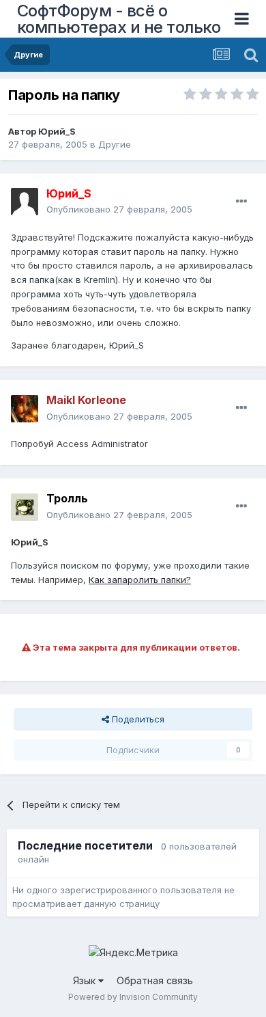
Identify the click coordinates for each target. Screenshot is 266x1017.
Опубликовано (119, 209)
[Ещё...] (241, 201)
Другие (114, 144)
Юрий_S (57, 131)
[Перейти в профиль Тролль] (24, 507)
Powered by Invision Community (133, 997)
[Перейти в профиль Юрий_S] (24, 201)
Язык (85, 980)
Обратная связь (155, 980)
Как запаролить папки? (140, 579)
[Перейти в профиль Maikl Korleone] (24, 408)
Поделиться (136, 719)
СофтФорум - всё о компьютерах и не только (119, 19)
